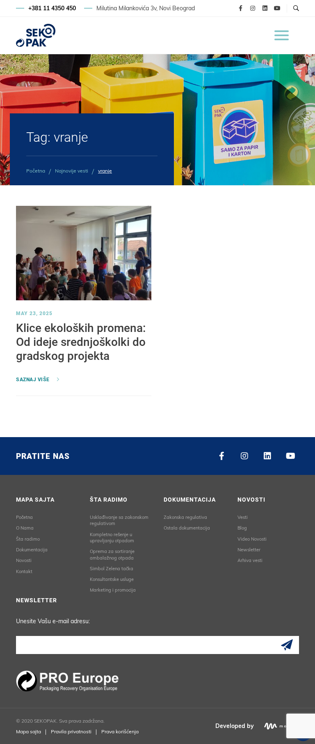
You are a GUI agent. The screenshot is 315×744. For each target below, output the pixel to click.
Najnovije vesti (71, 171)
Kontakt (24, 571)
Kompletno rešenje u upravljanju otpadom (112, 538)
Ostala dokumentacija (187, 528)
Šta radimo (28, 539)
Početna (35, 171)
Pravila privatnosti (71, 731)
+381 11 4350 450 (52, 8)
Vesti (242, 517)
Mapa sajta (28, 731)
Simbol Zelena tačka (111, 568)
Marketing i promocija (113, 590)
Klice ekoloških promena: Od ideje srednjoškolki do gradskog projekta (81, 341)
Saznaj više (33, 379)
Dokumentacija (32, 550)
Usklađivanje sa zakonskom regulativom (119, 520)
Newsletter (248, 550)
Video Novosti (252, 539)
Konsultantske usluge (112, 579)
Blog (242, 528)
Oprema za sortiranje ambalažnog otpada (112, 554)
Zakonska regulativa (185, 517)
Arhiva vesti (249, 560)
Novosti (24, 560)
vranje (105, 171)
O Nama (25, 528)
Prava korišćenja (120, 731)
